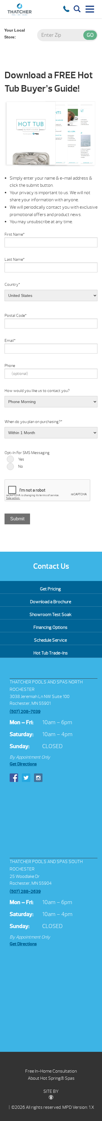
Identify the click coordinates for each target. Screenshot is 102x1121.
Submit (17, 518)
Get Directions (23, 764)
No (20, 466)
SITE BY (51, 1091)
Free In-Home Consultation (51, 1071)
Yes (21, 459)
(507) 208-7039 (25, 712)
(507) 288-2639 (25, 891)
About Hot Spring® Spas (51, 1078)
